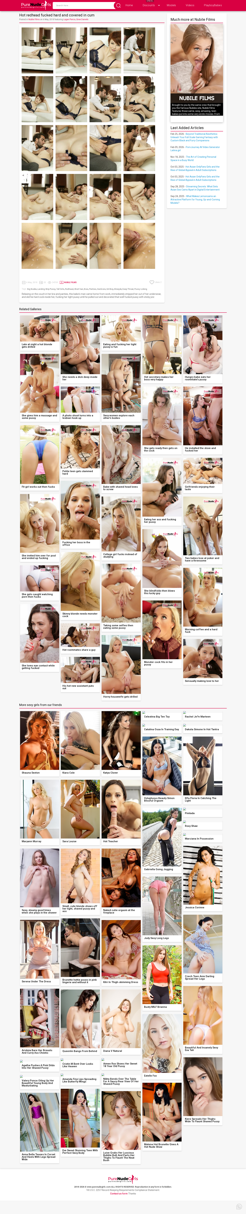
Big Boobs (32, 289)
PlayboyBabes (213, 5)
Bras (86, 289)
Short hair (78, 289)
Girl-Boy (109, 289)
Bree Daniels (82, 19)
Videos (190, 5)
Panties (92, 289)
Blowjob (117, 289)
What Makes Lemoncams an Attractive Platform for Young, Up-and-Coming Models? (195, 199)
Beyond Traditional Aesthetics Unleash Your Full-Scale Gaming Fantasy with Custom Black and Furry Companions (194, 137)
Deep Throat (128, 289)
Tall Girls (60, 289)
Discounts (149, 5)
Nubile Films (34, 19)
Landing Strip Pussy (46, 289)
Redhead (69, 289)
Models (171, 5)
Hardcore (101, 289)
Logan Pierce (69, 19)
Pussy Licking (140, 289)
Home (129, 5)
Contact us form (119, 1193)
